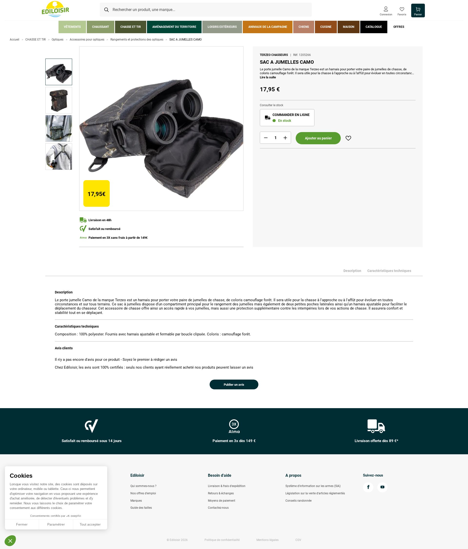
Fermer (22, 524)
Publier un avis (234, 384)
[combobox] (206, 10)
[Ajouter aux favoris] (348, 138)
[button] (10, 541)
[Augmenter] (285, 138)
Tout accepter (90, 524)
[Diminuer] (265, 138)
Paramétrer (56, 524)
